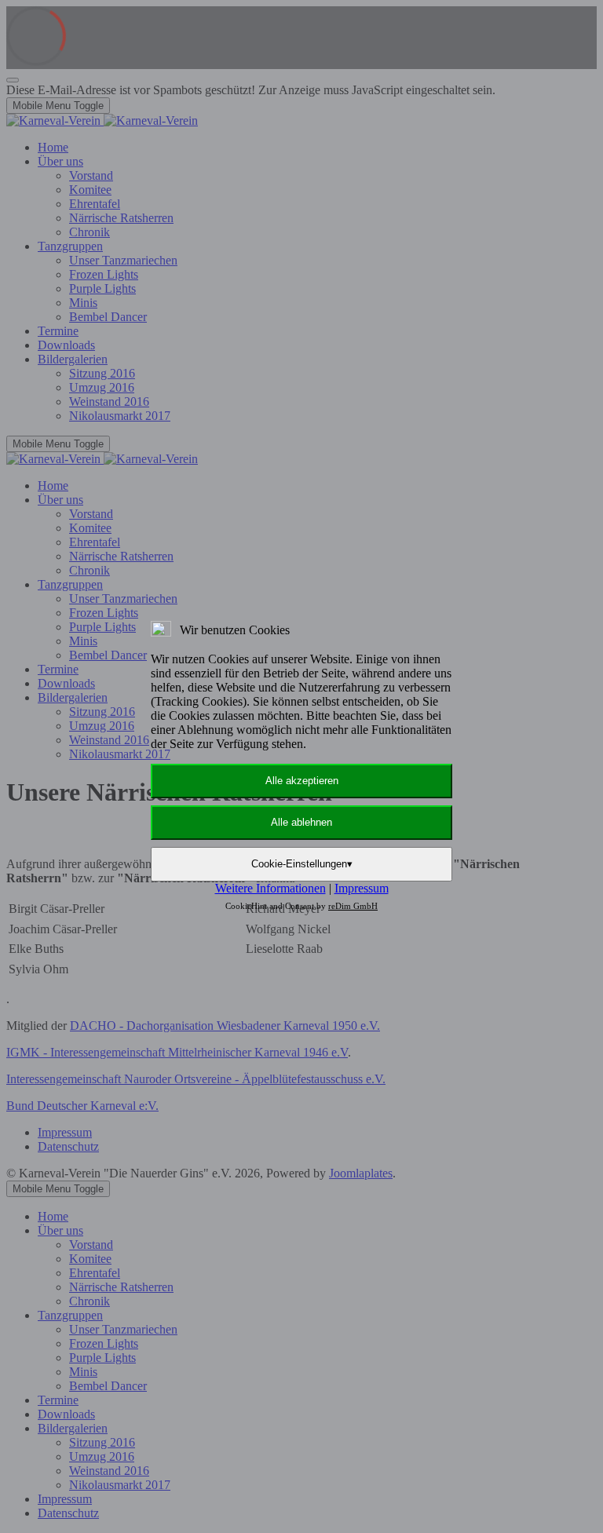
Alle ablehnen (301, 822)
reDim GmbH (353, 906)
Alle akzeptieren (301, 781)
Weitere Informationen (270, 888)
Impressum (361, 888)
